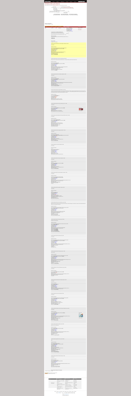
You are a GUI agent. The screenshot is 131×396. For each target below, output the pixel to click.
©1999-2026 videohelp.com (65, 395)
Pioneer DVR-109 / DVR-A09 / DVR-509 (58, 135)
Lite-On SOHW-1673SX (56, 120)
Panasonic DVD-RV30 (57, 215)
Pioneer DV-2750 (75, 381)
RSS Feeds (70, 391)
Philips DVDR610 (56, 224)
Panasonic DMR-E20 (57, 231)
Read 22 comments (80, 27)
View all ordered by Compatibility (65, 14)
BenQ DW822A (55, 163)
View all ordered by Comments (56, 14)
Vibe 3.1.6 (58, 382)
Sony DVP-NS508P (75, 384)
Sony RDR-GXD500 (56, 95)
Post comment (79, 29)
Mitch (56, 172)
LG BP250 (74, 383)
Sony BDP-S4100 (75, 385)
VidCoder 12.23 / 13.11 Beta (68, 384)
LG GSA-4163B (55, 177)
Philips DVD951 (57, 198)
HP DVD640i (55, 192)
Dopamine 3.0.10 (58, 381)
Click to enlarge (80, 110)
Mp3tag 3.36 (66, 383)
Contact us (57, 391)
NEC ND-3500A (55, 256)
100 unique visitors (52, 382)
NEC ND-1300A (55, 312)
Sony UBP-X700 (74, 387)
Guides (67, 1)
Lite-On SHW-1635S (56, 63)
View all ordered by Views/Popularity (73, 14)
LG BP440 (74, 386)
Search (55, 391)
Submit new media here (56, 5)
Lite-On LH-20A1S (56, 48)
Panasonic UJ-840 (56, 149)
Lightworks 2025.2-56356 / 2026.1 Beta (69, 382)
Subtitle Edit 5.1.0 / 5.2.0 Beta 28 (68, 385)
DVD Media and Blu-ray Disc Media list (52, 3)
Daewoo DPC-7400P (75, 388)
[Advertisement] (65, 20)
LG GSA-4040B (55, 298)
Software (58, 1)
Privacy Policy (60, 391)
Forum (53, 1)
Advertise (66, 391)
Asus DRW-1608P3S (56, 79)
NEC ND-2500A (55, 328)
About (63, 391)
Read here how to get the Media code (68, 7)
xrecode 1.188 (66, 381)
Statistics (73, 391)
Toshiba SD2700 (75, 382)
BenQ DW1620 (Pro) (56, 240)
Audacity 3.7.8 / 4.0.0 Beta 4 (59, 383)
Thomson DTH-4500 (57, 366)
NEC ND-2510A (55, 284)
